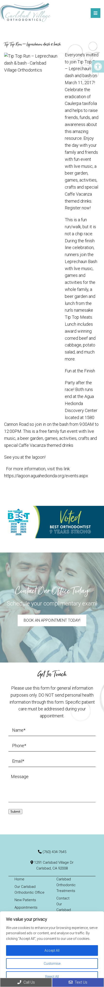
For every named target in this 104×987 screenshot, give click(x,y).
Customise (52, 963)
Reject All (52, 977)
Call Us (28, 982)
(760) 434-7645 (54, 852)
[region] (52, 949)
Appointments (26, 907)
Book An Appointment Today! (52, 620)
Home (19, 879)
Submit (15, 811)
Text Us (80, 982)
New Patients (25, 900)
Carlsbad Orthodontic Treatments (66, 885)
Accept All (52, 950)
